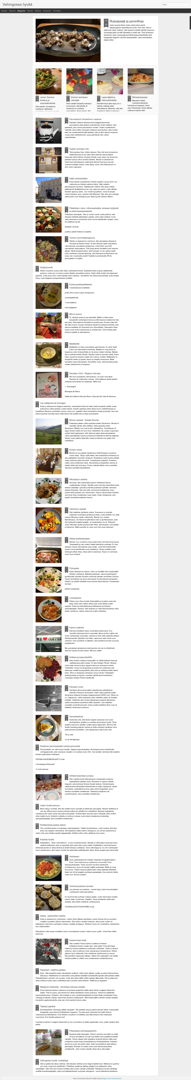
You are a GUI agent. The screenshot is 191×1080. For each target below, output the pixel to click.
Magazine (21, 10)
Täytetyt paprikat (47, 1006)
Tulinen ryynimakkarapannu (82, 237)
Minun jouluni (75, 314)
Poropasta (74, 568)
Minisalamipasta (139, 97)
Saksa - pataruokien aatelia (52, 915)
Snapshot (47, 10)
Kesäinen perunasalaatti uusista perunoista (60, 746)
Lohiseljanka (75, 597)
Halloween (74, 856)
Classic (4, 10)
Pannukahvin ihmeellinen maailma (85, 119)
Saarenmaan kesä (77, 940)
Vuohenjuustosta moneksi (81, 886)
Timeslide (57, 10)
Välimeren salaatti (77, 508)
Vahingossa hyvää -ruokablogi (54, 1060)
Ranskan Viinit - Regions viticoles (84, 373)
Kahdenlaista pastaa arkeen (53, 824)
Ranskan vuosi (76, 686)
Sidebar (38, 10)
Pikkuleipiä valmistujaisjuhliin (83, 1030)
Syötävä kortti (46, 267)
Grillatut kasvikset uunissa (81, 775)
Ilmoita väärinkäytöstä (114, 1078)
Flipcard (12, 10)
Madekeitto (74, 343)
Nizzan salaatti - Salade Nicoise (84, 420)
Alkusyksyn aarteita (78, 479)
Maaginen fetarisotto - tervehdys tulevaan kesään (62, 986)
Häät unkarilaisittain (78, 178)
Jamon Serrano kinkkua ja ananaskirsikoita (47, 100)
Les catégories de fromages (53, 402)
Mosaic (30, 10)
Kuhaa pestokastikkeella (80, 284)
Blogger (104, 1078)
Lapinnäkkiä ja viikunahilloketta (109, 99)
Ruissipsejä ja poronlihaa (127, 21)
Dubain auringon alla (79, 148)
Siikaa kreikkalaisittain (79, 538)
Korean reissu (75, 449)
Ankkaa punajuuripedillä (80, 657)
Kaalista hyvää (47, 839)
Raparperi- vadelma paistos (53, 969)
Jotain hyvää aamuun (50, 805)
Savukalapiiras (76, 716)
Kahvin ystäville (76, 627)
